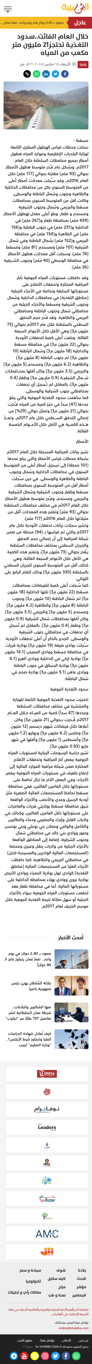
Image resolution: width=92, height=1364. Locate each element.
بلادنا (83, 64)
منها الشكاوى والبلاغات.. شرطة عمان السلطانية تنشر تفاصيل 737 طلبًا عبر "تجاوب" (28, 1012)
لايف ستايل (57, 1279)
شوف (61, 1270)
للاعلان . (66, 1340)
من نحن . (82, 1340)
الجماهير (79, 1295)
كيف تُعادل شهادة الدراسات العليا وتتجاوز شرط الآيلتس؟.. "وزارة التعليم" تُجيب (28, 1039)
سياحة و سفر (30, 1270)
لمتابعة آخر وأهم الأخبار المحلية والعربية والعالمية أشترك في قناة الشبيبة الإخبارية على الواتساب (48, 1312)
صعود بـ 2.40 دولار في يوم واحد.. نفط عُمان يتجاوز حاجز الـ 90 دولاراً (32, 22)
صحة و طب (57, 1295)
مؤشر (81, 1287)
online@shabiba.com (73, 1328)
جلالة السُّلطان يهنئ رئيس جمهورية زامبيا (31, 985)
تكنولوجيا (33, 1281)
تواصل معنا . (46, 1340)
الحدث (81, 1279)
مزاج (62, 1287)
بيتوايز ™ (27, 1347)
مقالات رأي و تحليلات (24, 1292)
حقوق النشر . (24, 1340)
